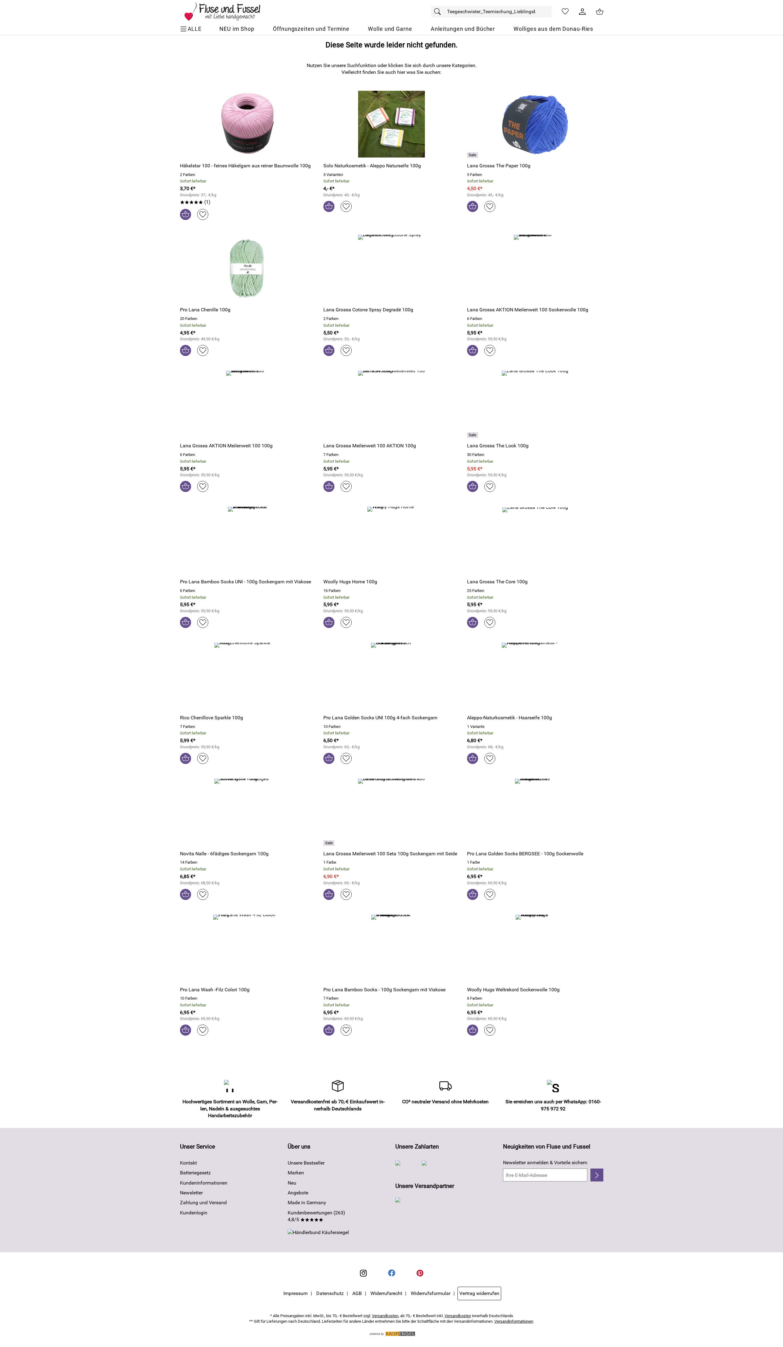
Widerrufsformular (430, 1293)
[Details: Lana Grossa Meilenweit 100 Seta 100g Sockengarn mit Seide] (329, 843)
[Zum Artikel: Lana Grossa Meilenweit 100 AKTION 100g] (391, 404)
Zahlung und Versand (203, 1202)
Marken (296, 1173)
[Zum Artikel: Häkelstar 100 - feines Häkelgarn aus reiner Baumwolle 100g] (248, 124)
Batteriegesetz (195, 1173)
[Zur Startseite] (226, 11)
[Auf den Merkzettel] (202, 214)
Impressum (295, 1293)
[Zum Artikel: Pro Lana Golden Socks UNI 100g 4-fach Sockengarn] (391, 676)
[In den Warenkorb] (185, 214)
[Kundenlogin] (582, 11)
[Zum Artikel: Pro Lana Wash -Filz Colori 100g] (248, 948)
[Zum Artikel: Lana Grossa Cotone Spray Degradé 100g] (391, 268)
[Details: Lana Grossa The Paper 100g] (473, 155)
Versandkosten (385, 1315)
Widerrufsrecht (386, 1293)
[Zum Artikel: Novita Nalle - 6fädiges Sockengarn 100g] (248, 812)
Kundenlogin (193, 1213)
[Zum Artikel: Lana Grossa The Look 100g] (535, 404)
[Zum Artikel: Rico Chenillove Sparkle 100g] (248, 676)
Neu (292, 1183)
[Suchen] (439, 12)
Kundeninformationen (203, 1183)
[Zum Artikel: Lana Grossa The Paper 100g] (535, 124)
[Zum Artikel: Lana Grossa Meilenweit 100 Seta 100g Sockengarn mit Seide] (391, 812)
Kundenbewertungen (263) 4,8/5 (316, 1216)
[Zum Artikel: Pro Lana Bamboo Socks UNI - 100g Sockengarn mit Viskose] (248, 540)
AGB (357, 1293)
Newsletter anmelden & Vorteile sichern (545, 1162)
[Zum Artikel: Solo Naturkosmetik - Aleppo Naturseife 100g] (391, 124)
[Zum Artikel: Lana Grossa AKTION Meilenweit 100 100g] (248, 404)
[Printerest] (420, 1273)
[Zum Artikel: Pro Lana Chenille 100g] (248, 268)
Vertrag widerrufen (479, 1293)
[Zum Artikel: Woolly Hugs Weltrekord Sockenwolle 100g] (535, 948)
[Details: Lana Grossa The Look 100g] (473, 435)
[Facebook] (392, 1273)
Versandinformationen (513, 1321)
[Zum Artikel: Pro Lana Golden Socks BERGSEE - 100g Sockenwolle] (535, 812)
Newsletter (191, 1193)
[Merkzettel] (565, 11)
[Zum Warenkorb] (599, 11)
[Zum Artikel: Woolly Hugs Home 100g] (391, 540)
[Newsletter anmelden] (596, 1175)
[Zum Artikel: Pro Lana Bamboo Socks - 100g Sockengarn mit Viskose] (391, 948)
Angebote (298, 1193)
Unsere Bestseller (306, 1163)
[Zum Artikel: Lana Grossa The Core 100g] (535, 540)
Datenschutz (330, 1293)
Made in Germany (307, 1202)
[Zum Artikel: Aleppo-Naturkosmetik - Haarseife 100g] (535, 676)
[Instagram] (363, 1273)
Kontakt (188, 1163)
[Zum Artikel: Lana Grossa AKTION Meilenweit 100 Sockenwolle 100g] (535, 268)
